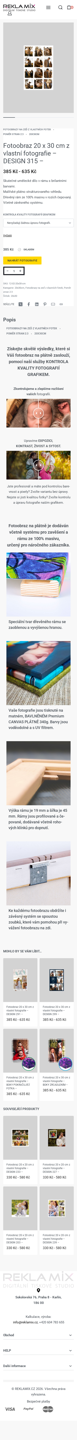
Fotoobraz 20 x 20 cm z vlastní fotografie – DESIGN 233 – (20, 1168)
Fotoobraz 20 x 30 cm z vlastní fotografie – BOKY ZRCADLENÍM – (56, 1081)
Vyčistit (7, 235)
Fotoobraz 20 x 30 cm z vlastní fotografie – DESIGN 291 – (20, 1010)
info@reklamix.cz (25, 1322)
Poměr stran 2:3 (13, 134)
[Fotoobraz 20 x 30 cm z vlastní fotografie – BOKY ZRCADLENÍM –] (57, 1050)
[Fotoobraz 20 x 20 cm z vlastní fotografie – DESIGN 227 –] (57, 1138)
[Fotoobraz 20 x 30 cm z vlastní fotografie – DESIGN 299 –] (57, 980)
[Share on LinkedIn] (37, 304)
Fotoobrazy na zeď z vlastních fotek (27, 129)
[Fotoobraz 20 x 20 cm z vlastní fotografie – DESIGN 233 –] (20, 1138)
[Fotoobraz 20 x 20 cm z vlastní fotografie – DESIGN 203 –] (20, 1208)
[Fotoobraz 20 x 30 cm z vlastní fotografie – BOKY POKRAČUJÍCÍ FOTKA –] (20, 1050)
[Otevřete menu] (48, 7)
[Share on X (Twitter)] (20, 304)
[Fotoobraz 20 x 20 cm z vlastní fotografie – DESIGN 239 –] (57, 1208)
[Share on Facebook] (29, 304)
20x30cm (34, 134)
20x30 (14, 296)
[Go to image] (9, 117)
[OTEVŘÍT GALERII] (38, 67)
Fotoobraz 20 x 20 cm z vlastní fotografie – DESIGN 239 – (56, 1239)
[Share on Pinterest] (45, 304)
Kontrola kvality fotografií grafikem (29, 214)
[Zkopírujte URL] (61, 304)
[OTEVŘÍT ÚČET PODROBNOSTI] (9, 13)
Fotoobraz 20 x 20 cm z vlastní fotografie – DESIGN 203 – (20, 1239)
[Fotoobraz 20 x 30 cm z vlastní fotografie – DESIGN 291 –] (20, 980)
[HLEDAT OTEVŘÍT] (60, 7)
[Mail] (53, 304)
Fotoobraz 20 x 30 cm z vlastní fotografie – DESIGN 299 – (56, 1010)
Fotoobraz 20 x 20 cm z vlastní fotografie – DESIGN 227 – (56, 1168)
